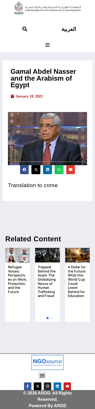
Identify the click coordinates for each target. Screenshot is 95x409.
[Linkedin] (57, 386)
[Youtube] (67, 386)
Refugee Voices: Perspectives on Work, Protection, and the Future (17, 279)
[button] (47, 45)
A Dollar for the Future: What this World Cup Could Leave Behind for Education (77, 281)
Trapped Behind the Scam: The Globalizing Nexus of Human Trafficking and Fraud (47, 281)
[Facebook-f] (28, 386)
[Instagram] (47, 386)
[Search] (25, 29)
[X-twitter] (37, 386)
